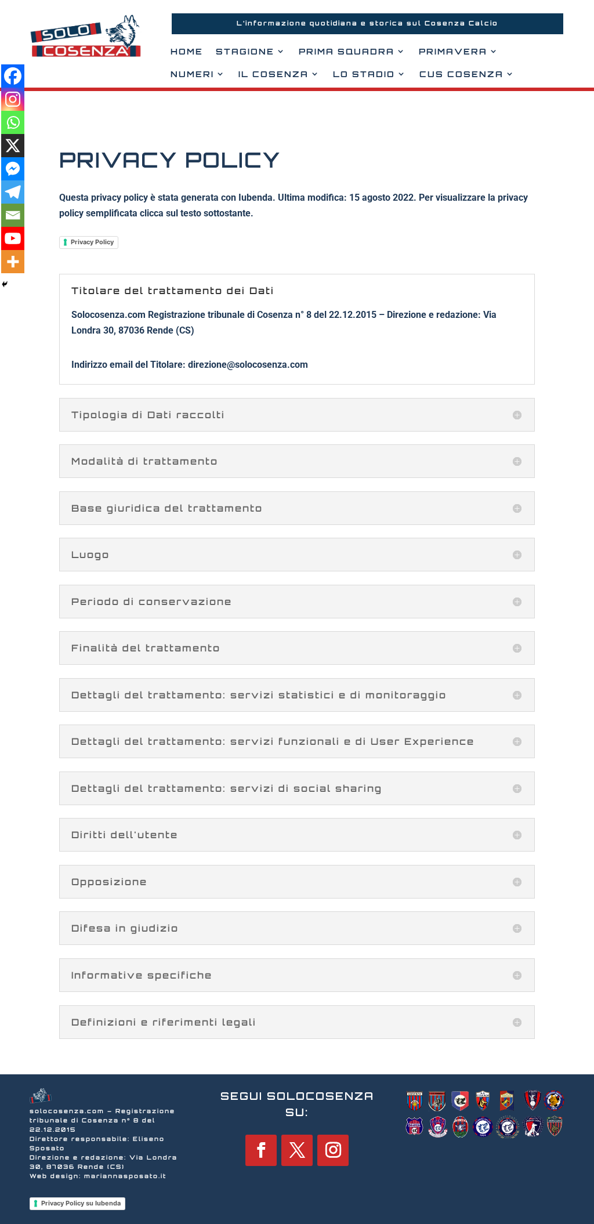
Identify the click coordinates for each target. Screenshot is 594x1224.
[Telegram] (12, 192)
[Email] (12, 215)
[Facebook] (12, 76)
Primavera (453, 51)
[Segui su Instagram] (333, 1150)
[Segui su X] (297, 1150)
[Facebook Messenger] (12, 168)
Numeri (192, 74)
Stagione (245, 51)
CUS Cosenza (461, 74)
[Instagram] (12, 99)
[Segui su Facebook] (261, 1150)
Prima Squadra (346, 51)
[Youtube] (12, 238)
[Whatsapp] (12, 122)
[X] (12, 145)
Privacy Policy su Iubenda (81, 1203)
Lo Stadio (364, 74)
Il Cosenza (273, 74)
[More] (12, 261)
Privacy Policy (92, 242)
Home (187, 51)
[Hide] (4, 284)
